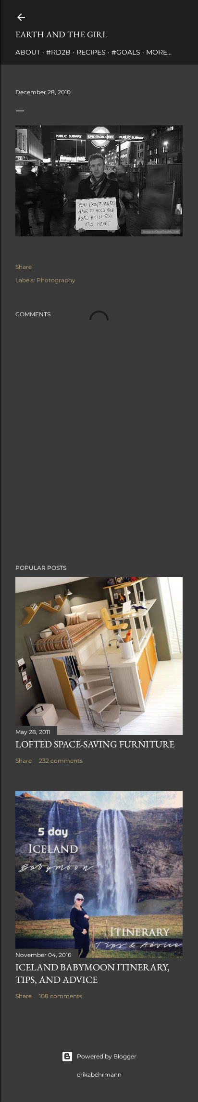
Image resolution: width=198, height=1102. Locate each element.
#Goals (125, 52)
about (27, 52)
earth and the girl (61, 34)
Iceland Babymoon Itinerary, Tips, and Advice (92, 973)
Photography (56, 280)
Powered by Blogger (106, 1056)
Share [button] (23, 266)
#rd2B (58, 52)
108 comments (60, 996)
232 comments (61, 760)
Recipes (91, 52)
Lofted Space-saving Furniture (94, 744)
